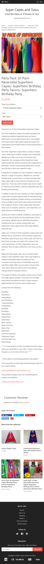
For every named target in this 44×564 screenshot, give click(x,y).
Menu (6, 2)
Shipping (22, 515)
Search (22, 510)
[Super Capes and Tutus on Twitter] (17, 534)
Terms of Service (22, 521)
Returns (22, 518)
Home (3, 25)
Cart (40, 2)
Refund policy (22, 524)
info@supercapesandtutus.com (13, 382)
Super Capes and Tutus (22, 11)
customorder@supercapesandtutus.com (16, 370)
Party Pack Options (8, 104)
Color (4, 113)
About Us (22, 513)
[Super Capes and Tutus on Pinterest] (27, 534)
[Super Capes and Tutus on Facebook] (22, 534)
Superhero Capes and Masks (16, 25)
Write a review (24, 402)
